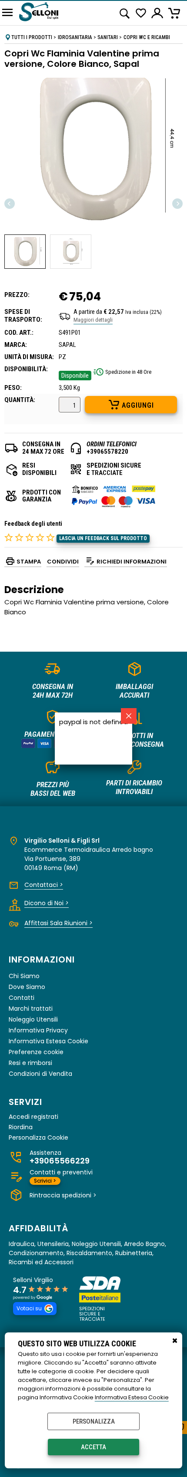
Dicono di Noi (46, 903)
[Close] (129, 716)
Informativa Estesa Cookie (132, 1397)
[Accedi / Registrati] (157, 13)
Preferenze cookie (36, 1052)
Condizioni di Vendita (40, 1073)
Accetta (93, 1447)
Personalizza (94, 1421)
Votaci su (29, 1308)
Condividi (63, 561)
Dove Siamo (27, 986)
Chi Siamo (24, 976)
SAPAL (67, 345)
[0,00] (175, 13)
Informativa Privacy (38, 1030)
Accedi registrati (33, 1117)
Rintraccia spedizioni (63, 1195)
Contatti (21, 997)
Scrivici (45, 1180)
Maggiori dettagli (93, 319)
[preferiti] (141, 13)
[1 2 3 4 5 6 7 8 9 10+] (69, 406)
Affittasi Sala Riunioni (58, 923)
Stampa (29, 561)
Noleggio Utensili (33, 1019)
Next (177, 203)
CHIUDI (175, 1341)
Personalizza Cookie (38, 1137)
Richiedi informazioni (132, 561)
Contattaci (43, 884)
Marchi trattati (31, 1008)
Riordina (21, 1127)
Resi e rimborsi (30, 1062)
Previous (10, 203)
